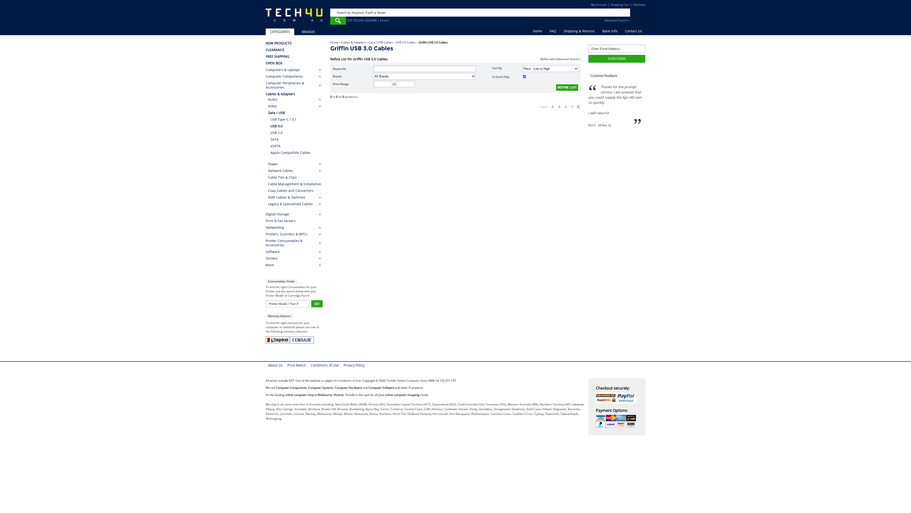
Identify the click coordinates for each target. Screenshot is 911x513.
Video (272, 106)
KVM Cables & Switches (286, 197)
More (270, 265)
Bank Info (609, 31)
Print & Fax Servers (281, 221)
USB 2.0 (276, 132)
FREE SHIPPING (277, 56)
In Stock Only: (501, 77)
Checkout (639, 5)
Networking (275, 227)
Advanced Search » (617, 20)
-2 (565, 107)
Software (273, 252)
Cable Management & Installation (294, 184)
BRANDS (308, 31)
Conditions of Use (325, 365)
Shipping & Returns (579, 31)
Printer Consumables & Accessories (284, 243)
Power (273, 164)
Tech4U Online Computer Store (407, 381)
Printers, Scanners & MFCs (286, 234)
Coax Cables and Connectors (290, 190)
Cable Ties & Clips (282, 177)
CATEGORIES (280, 31)
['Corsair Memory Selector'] (302, 342)
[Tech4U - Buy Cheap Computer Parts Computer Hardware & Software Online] (294, 18)
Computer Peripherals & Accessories (285, 85)
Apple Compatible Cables (290, 152)
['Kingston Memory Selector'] (278, 342)
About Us (275, 365)
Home (537, 31)
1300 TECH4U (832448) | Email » (368, 20)
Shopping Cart (619, 5)
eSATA (275, 146)
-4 (552, 107)
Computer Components (284, 76)
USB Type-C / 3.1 (283, 119)
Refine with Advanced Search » (560, 59)
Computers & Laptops (283, 70)
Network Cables (280, 170)
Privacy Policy (354, 365)
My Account (599, 5)
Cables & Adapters (353, 42)
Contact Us (633, 31)
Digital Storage (277, 214)
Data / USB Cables (381, 42)
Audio (272, 99)
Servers (272, 258)
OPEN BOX (274, 63)
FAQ (553, 31)
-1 (572, 107)
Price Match (296, 365)
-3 (559, 107)
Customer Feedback (604, 76)
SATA (274, 139)
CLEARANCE (275, 50)
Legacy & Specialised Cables (290, 204)
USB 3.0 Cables (406, 42)
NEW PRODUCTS (279, 43)
